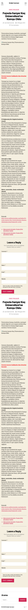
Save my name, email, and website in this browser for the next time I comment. (12, 286)
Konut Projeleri (14, 9)
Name (3, 265)
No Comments (15, 25)
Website (3, 279)
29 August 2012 (21, 23)
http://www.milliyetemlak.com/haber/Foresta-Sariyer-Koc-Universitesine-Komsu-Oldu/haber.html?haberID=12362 (14, 220)
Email (3, 272)
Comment (4, 251)
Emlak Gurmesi (14, 3)
